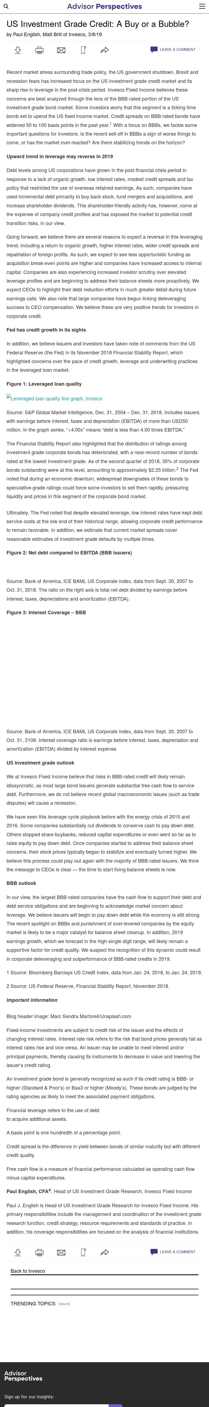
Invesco (77, 34)
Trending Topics (33, 1303)
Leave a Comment (177, 49)
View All (64, 1304)
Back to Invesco (28, 1270)
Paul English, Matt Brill (37, 34)
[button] (18, 50)
